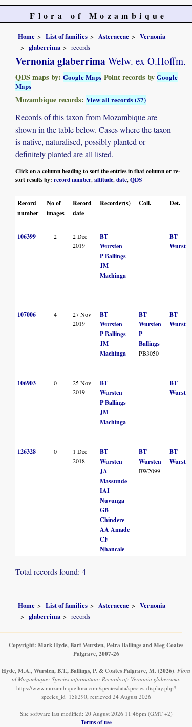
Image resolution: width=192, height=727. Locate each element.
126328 (26, 451)
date (121, 179)
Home (26, 36)
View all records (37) (116, 100)
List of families (67, 36)
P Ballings (113, 256)
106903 (26, 383)
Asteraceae (113, 36)
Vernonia (152, 36)
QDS (136, 179)
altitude (103, 179)
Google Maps (82, 77)
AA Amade (115, 529)
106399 (26, 236)
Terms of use (96, 722)
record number (72, 179)
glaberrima (44, 47)
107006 (26, 314)
